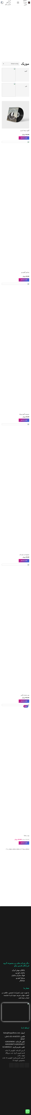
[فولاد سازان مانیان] (27, 975)
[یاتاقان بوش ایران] (27, 970)
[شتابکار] (27, 980)
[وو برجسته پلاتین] (15, 565)
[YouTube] (26, 1065)
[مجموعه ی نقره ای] (15, 424)
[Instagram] (21, 1065)
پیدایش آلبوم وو (25, 272)
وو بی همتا (26, 835)
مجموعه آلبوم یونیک (24, 414)
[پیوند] (2, 2)
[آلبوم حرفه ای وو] (15, 102)
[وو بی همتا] (15, 705)
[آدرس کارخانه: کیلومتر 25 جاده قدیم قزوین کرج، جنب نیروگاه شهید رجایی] (27, 1052)
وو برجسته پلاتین (25, 695)
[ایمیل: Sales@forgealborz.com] (27, 1032)
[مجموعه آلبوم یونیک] (15, 284)
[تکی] (15, 90)
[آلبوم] (15, 75)
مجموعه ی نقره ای (24, 554)
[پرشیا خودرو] (27, 978)
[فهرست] (18, 2)
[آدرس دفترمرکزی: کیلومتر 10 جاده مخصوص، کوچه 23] (27, 1059)
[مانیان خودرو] (27, 972)
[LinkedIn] (11, 1065)
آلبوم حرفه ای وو (24, 130)
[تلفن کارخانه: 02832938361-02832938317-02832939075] (27, 1042)
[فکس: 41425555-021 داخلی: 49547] (27, 1037)
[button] (14, 2)
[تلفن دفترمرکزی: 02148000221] (27, 1046)
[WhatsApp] (16, 1065)
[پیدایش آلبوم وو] (15, 142)
